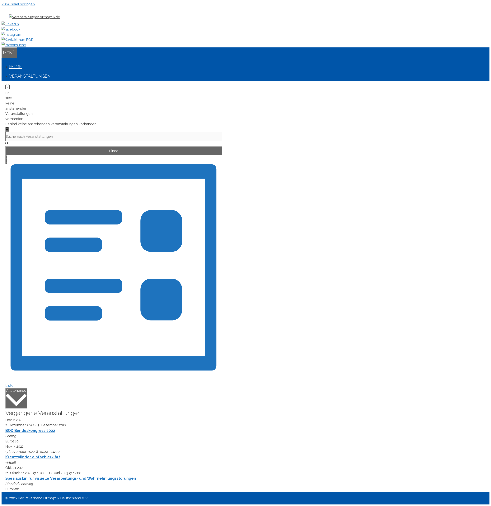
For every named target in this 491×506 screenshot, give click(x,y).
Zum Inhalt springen (18, 4)
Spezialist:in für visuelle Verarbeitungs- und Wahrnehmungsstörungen (70, 478)
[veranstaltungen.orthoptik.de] (34, 17)
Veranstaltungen (30, 76)
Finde (113, 151)
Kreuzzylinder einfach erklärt (32, 457)
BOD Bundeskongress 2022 (30, 430)
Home (15, 66)
